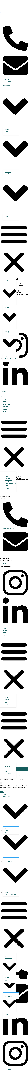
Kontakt (5, 413)
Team (6, 131)
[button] (14, 248)
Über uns (7, 129)
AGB (1, 396)
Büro (4, 633)
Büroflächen (8, 172)
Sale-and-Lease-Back (10, 218)
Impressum (3, 391)
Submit (2, 791)
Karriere (7, 133)
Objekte (5, 409)
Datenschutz (3, 394)
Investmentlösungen (8, 408)
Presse (4, 411)
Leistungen (7, 766)
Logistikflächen (8, 173)
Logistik (4, 635)
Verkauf (7, 216)
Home (4, 84)
